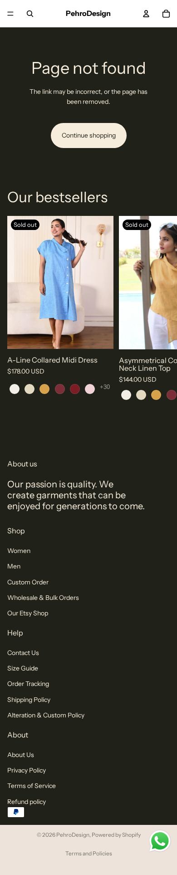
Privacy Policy (26, 770)
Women (18, 550)
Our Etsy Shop (27, 613)
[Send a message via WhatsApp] (160, 841)
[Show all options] (105, 387)
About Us (20, 754)
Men (13, 566)
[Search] (30, 14)
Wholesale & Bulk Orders (43, 598)
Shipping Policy (28, 700)
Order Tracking (28, 684)
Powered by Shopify (116, 834)
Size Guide (22, 668)
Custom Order (28, 582)
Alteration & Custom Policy (45, 715)
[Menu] (10, 13)
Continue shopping (89, 135)
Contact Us (23, 652)
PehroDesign (72, 834)
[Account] (146, 14)
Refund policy (26, 801)
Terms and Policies (88, 853)
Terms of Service (31, 786)
